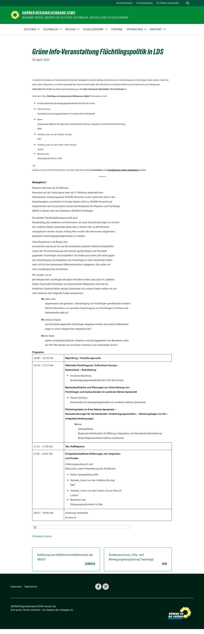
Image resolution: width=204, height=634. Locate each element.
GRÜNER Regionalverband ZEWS (48, 13)
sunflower (35, 609)
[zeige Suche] (188, 3)
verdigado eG (66, 609)
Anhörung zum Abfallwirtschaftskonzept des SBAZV (66, 559)
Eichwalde (37, 536)
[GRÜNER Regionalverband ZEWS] (15, 15)
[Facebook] (98, 586)
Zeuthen (48, 536)
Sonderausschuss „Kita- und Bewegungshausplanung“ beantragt (138, 559)
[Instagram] (105, 586)
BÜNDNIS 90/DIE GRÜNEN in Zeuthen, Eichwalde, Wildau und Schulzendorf (75, 17)
